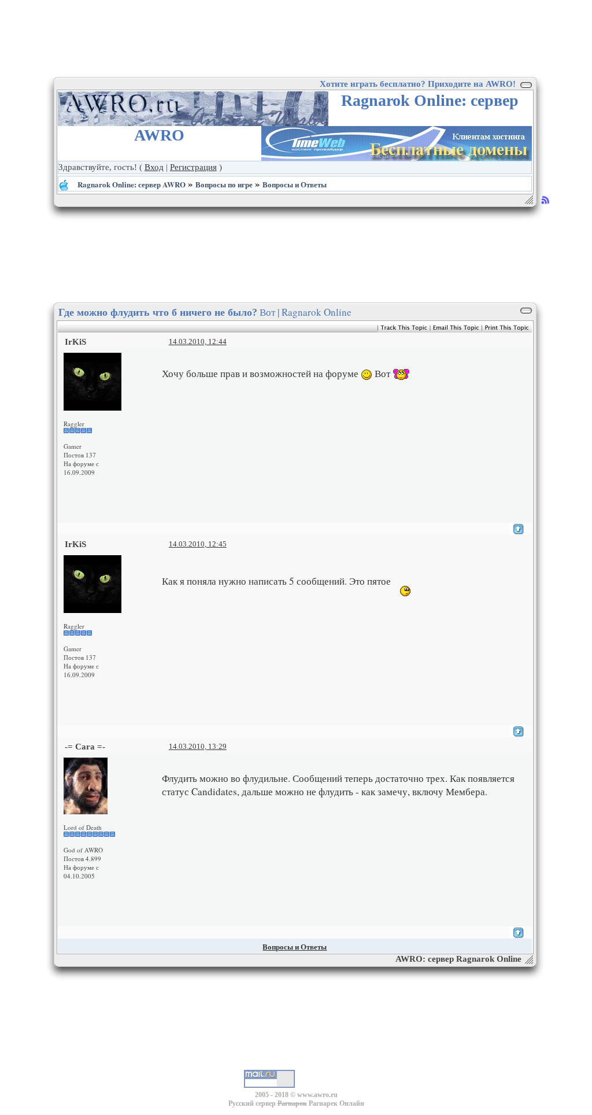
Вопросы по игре (224, 184)
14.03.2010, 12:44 (198, 341)
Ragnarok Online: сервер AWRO (131, 184)
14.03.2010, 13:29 (198, 746)
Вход (154, 167)
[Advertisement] (296, 38)
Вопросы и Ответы (294, 184)
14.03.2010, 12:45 (198, 544)
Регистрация (193, 167)
